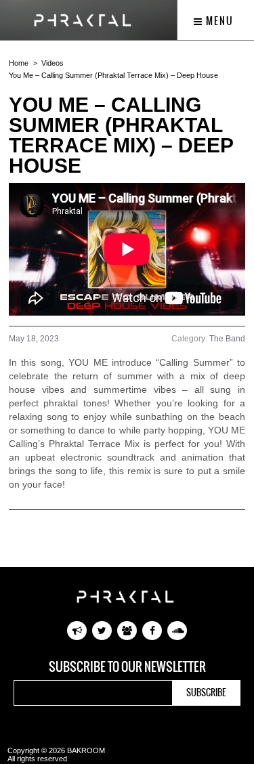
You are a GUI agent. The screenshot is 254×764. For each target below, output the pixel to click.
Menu (218, 21)
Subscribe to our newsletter (127, 667)
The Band (227, 338)
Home (18, 63)
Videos (52, 63)
